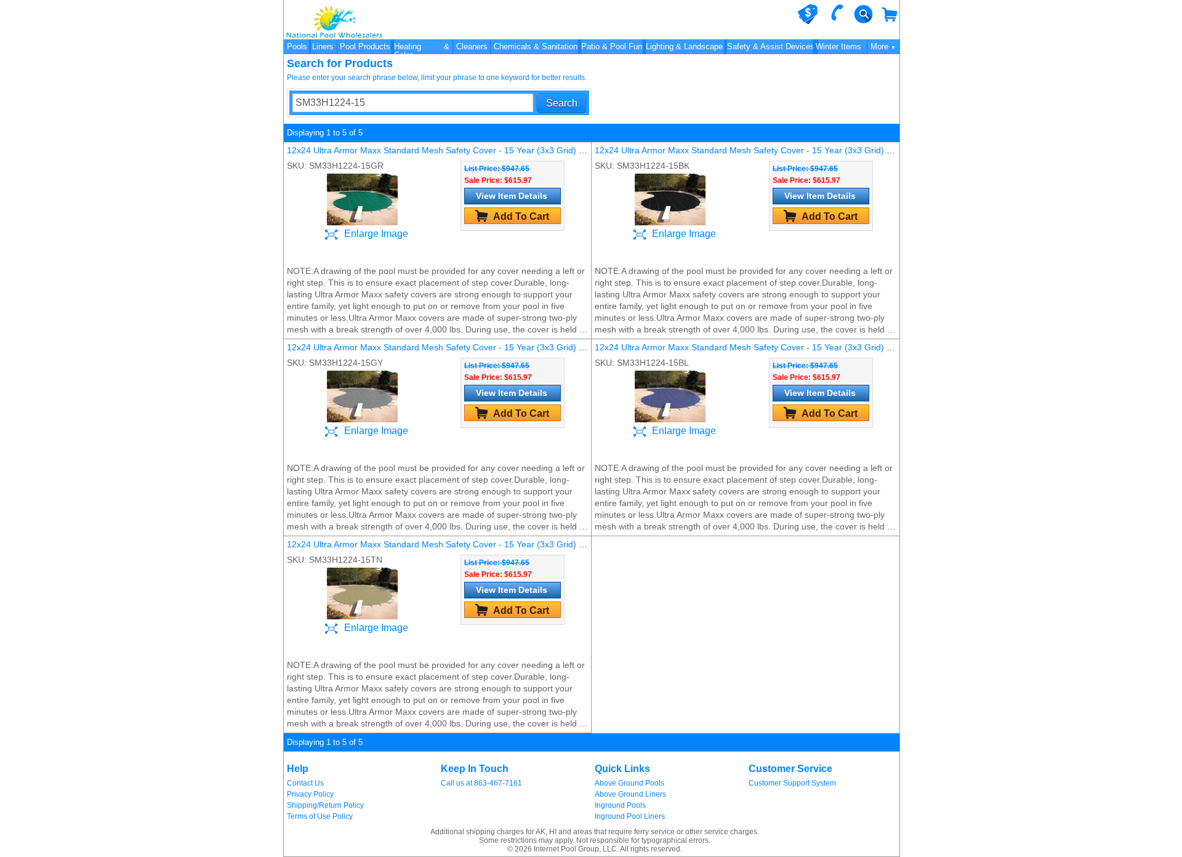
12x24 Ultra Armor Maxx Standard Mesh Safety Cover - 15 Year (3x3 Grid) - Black (754, 150)
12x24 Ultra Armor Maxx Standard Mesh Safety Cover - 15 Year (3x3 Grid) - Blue (752, 347)
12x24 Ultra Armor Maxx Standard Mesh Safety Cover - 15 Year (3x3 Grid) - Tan (442, 544)
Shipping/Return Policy (325, 805)
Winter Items (838, 46)
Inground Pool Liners (630, 816)
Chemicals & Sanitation (535, 46)
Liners (323, 46)
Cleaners (472, 46)
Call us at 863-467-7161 (481, 783)
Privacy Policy (310, 794)
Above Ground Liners (630, 794)
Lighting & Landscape (684, 46)
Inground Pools (620, 805)
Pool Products (365, 46)
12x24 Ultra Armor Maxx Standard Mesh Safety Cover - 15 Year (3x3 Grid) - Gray (445, 347)
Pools (297, 46)
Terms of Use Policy (320, 816)
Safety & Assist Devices (770, 46)
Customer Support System (792, 783)
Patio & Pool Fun (611, 46)
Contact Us (305, 783)
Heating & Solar (421, 48)
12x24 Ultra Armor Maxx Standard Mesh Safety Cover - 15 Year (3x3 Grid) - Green (448, 150)
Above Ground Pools (629, 783)
